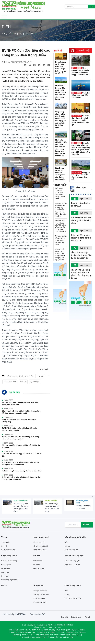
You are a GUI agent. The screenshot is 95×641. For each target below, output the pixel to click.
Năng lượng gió (38, 542)
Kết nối (36, 555)
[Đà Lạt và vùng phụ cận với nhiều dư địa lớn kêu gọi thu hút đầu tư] (7, 504)
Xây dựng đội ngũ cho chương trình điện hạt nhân (81, 220)
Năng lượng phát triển (23, 33)
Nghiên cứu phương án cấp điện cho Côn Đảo (21, 471)
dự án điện (34, 381)
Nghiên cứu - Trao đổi (72, 564)
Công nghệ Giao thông (73, 598)
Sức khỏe (36, 564)
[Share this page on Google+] (34, 65)
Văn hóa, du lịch (38, 568)
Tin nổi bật (57, 50)
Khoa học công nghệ (74, 555)
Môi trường (5, 572)
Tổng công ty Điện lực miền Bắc (20, 376)
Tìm (91, 6)
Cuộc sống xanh (9, 555)
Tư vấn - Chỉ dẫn (51, 501)
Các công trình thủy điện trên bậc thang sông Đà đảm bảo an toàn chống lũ (21, 412)
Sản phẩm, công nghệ (82, 502)
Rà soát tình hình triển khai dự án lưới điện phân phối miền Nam (20, 403)
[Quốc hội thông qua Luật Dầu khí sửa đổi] (80, 85)
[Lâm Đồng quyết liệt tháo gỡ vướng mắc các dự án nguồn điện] (61, 162)
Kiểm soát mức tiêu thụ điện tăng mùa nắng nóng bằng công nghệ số (20, 438)
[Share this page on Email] (25, 65)
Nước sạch (5, 576)
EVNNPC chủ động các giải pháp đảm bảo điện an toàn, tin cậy (19, 429)
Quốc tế (4, 546)
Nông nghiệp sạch (39, 602)
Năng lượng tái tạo (39, 550)
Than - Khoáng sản (71, 550)
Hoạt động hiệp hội (8, 550)
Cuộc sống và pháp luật (9, 580)
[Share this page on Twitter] (39, 65)
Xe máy (67, 594)
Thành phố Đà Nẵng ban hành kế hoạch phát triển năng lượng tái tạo (81, 273)
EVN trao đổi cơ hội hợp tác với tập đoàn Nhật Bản (21, 455)
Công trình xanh (39, 598)
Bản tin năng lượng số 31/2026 (80, 204)
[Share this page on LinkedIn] (44, 65)
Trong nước (5, 542)
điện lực (23, 381)
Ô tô (66, 591)
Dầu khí (67, 546)
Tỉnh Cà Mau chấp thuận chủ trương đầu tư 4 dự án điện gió (81, 255)
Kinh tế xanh (37, 561)
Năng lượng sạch (41, 537)
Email (87, 617)
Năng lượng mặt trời (40, 546)
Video (4, 585)
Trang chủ (6, 33)
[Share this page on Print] (30, 65)
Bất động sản (6, 564)
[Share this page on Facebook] (48, 65)
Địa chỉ (64, 617)
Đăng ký (87, 524)
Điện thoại (76, 617)
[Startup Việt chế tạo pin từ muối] (70, 504)
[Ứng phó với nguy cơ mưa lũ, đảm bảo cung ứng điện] (80, 165)
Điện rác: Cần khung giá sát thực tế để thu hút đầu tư (81, 238)
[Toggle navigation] (4, 18)
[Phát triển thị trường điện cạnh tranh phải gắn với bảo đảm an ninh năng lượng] (61, 80)
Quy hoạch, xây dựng (9, 561)
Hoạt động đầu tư (20, 501)
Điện (66, 542)
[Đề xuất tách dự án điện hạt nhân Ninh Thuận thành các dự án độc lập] (61, 56)
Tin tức (4, 537)
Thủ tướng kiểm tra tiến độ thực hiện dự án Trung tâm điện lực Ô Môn (20, 463)
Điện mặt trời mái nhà (41, 594)
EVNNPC (39, 376)
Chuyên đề (38, 585)
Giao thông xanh (73, 585)
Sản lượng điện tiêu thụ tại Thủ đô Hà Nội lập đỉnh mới (21, 446)
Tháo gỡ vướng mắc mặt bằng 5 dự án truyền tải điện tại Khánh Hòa (21, 478)
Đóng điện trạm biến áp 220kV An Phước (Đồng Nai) (19, 420)
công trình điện (10, 381)
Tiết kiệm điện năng (40, 591)
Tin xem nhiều (60, 184)
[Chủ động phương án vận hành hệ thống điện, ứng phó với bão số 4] (80, 60)
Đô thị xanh (5, 568)
